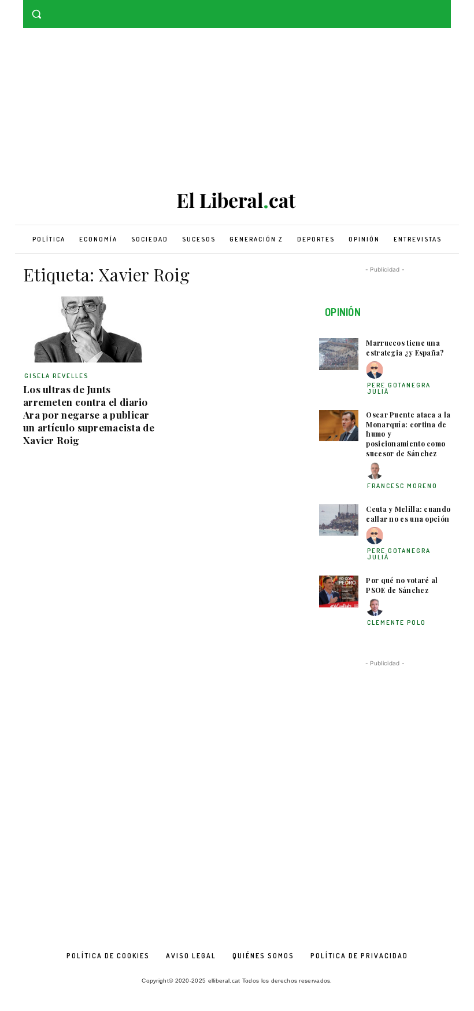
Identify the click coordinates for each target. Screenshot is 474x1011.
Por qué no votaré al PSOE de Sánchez (402, 585)
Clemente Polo (396, 622)
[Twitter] (444, 8)
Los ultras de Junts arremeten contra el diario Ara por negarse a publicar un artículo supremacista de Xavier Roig (88, 414)
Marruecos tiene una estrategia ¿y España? (405, 347)
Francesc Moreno (402, 486)
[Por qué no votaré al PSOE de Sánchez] (338, 591)
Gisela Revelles (56, 376)
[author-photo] (376, 370)
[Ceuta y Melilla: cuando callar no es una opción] (338, 520)
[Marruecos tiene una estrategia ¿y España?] (338, 354)
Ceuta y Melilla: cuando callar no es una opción (408, 513)
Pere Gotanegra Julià (399, 388)
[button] (36, 14)
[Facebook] (428, 8)
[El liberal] (237, 200)
